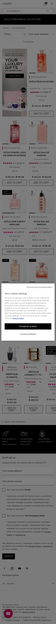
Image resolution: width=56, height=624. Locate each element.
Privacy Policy (18, 318)
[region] (28, 312)
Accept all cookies (28, 326)
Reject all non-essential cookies (39, 287)
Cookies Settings (28, 334)
